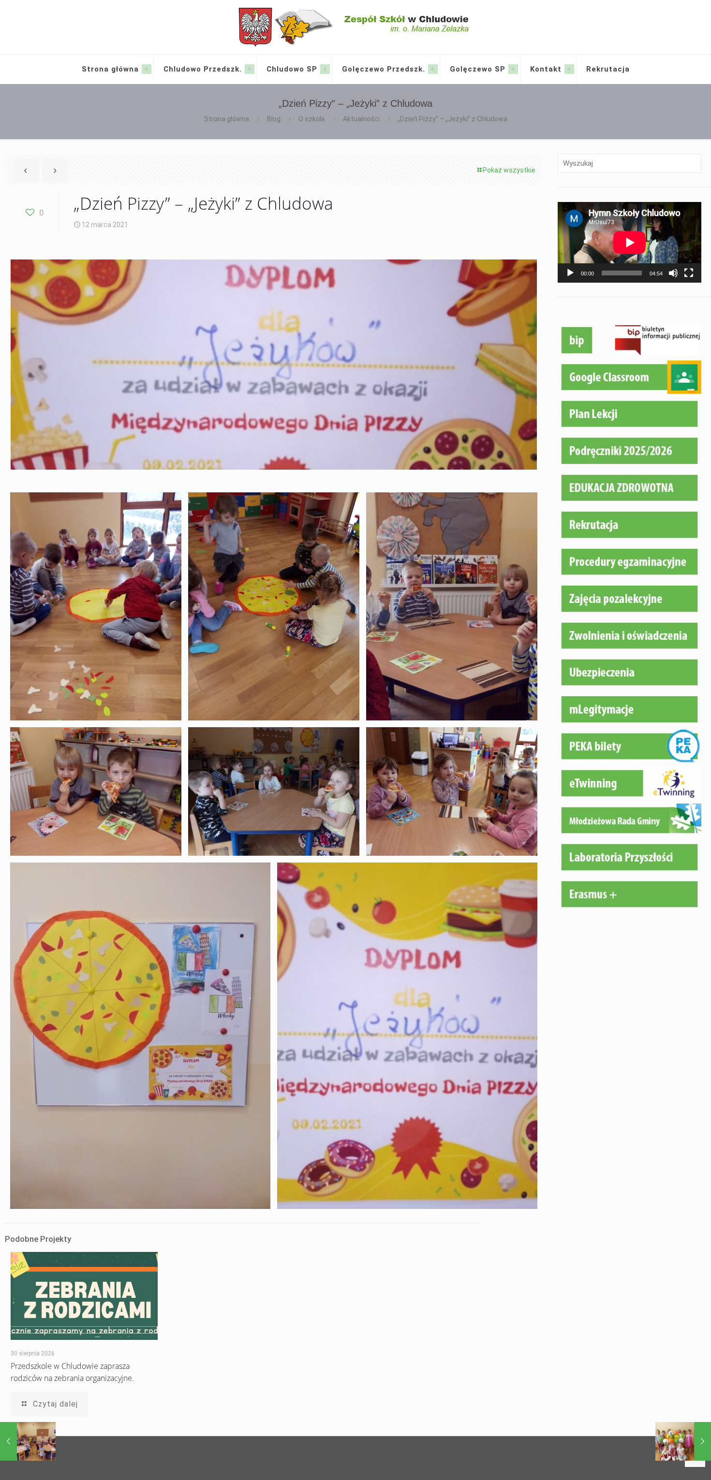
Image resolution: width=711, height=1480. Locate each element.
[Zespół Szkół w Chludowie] (355, 27)
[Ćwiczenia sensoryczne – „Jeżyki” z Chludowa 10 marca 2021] (28, 1441)
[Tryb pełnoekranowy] (689, 273)
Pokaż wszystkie (509, 170)
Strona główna (226, 119)
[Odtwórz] (570, 273)
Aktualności (361, 119)
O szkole (311, 119)
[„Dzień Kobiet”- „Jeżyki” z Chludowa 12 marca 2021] (683, 1441)
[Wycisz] (673, 273)
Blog (274, 119)
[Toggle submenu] (146, 69)
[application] (629, 242)
